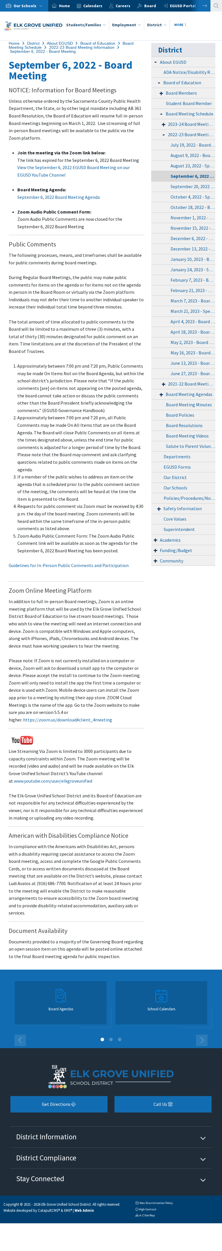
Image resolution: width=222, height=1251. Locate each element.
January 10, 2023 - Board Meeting (193, 259)
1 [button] (102, 1039)
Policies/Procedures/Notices (189, 498)
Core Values (175, 519)
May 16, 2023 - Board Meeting (193, 353)
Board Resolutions (184, 425)
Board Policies (180, 415)
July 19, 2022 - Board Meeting (193, 145)
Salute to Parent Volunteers (190, 446)
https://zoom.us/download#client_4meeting (67, 720)
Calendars (92, 5)
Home (64, 5)
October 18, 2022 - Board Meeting (193, 207)
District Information (46, 1136)
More (179, 25)
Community (171, 561)
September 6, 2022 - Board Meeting (43, 51)
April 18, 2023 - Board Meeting (193, 332)
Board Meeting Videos (187, 436)
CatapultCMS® (49, 1210)
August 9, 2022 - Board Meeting (193, 155)
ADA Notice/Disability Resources (189, 72)
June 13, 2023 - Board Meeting (193, 363)
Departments (177, 456)
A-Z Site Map (145, 1215)
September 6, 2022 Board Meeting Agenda (58, 197)
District (154, 24)
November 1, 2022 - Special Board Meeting (193, 217)
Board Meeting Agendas (189, 394)
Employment (124, 24)
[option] (24, 6)
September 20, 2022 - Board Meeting (193, 186)
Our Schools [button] (25, 5)
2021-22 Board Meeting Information (191, 384)
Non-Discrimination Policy (154, 1203)
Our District (175, 477)
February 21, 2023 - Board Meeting (193, 290)
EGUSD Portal (183, 5)
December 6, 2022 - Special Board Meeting (193, 238)
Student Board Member (189, 103)
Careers (123, 5)
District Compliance (46, 1157)
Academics (170, 540)
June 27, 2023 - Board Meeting (193, 373)
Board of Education (97, 43)
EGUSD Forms (177, 467)
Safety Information (182, 508)
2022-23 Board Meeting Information (81, 47)
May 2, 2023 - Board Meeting (193, 342)
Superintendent (179, 529)
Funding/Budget (176, 550)
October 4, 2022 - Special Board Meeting (193, 197)
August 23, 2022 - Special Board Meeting (193, 166)
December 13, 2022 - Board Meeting (193, 249)
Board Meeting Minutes (189, 404)
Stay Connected (40, 1178)
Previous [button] (20, 1040)
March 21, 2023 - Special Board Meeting (193, 311)
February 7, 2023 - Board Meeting (193, 280)
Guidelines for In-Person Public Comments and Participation (69, 565)
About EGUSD (60, 43)
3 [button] (120, 1039)
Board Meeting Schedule (189, 114)
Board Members (181, 93)
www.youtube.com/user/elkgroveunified (53, 781)
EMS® (68, 1210)
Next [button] (200, 6)
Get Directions (40, 1106)
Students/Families (83, 24)
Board (150, 5)
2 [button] (111, 1039)
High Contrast (147, 1209)
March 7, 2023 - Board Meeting (193, 301)
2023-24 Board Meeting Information (191, 124)
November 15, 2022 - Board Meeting (193, 228)
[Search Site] (216, 6)
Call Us (141, 1106)
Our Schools (175, 488)
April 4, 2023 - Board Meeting (193, 321)
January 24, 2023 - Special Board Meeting (193, 269)
